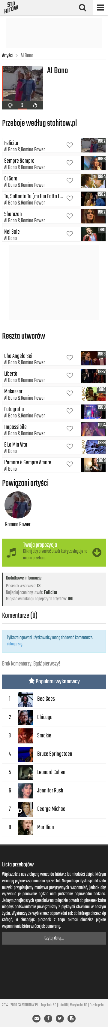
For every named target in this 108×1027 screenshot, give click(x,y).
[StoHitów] (11, 7)
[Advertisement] (54, 33)
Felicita (50, 593)
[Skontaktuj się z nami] (36, 1018)
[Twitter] (60, 1018)
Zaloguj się (14, 644)
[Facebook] (48, 1018)
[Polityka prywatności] (72, 1018)
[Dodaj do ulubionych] (70, 146)
